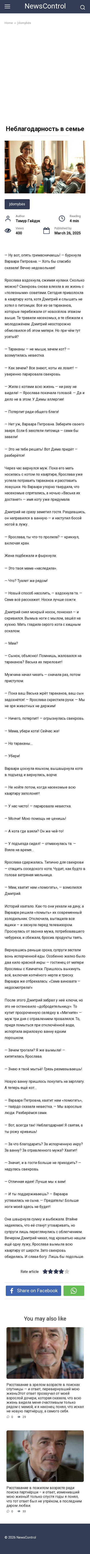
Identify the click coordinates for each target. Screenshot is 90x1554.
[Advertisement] (45, 76)
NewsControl (45, 6)
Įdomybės (17, 204)
